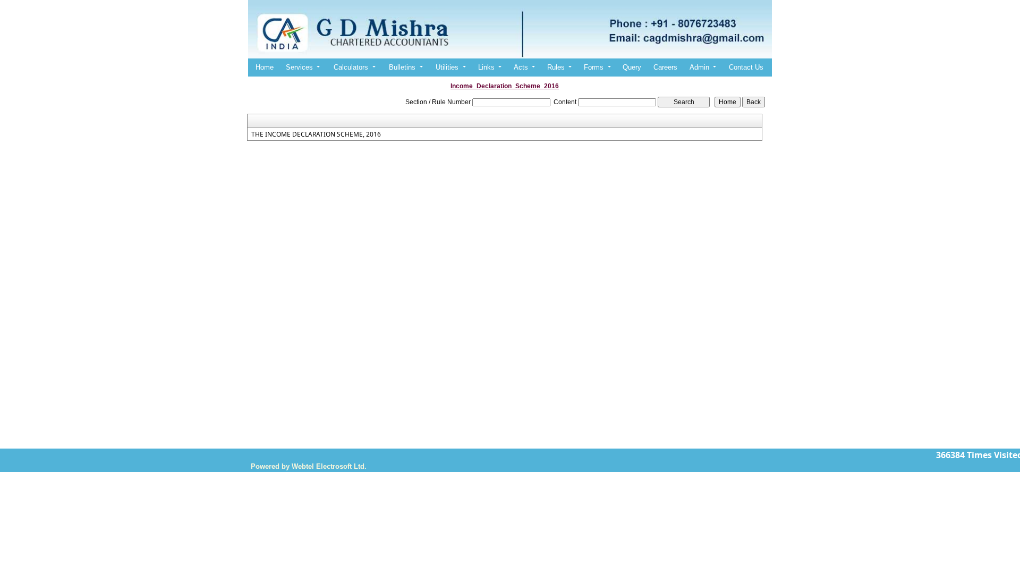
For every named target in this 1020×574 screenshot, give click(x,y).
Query (632, 67)
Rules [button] (557, 67)
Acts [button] (522, 67)
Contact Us (746, 67)
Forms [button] (595, 67)
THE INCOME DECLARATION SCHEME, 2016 (316, 134)
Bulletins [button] (403, 67)
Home (265, 67)
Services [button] (300, 67)
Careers (665, 67)
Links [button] (487, 67)
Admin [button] (700, 67)
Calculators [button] (352, 67)
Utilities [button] (448, 67)
